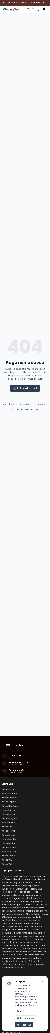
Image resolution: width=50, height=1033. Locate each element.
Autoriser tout (24, 1024)
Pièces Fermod (9, 814)
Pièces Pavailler (9, 851)
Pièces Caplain (9, 801)
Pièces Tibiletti (9, 855)
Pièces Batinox (9, 789)
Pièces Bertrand (9, 793)
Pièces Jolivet (8, 830)
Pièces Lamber (9, 835)
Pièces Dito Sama (10, 806)
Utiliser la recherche (27, 409)
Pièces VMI (7, 864)
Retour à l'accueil (27, 388)
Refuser (21, 1011)
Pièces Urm (7, 859)
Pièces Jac (7, 826)
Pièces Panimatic (10, 847)
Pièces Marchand (10, 839)
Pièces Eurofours (10, 810)
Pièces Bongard (9, 797)
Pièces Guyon (8, 822)
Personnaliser (27, 1018)
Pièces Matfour (9, 843)
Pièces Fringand (9, 818)
